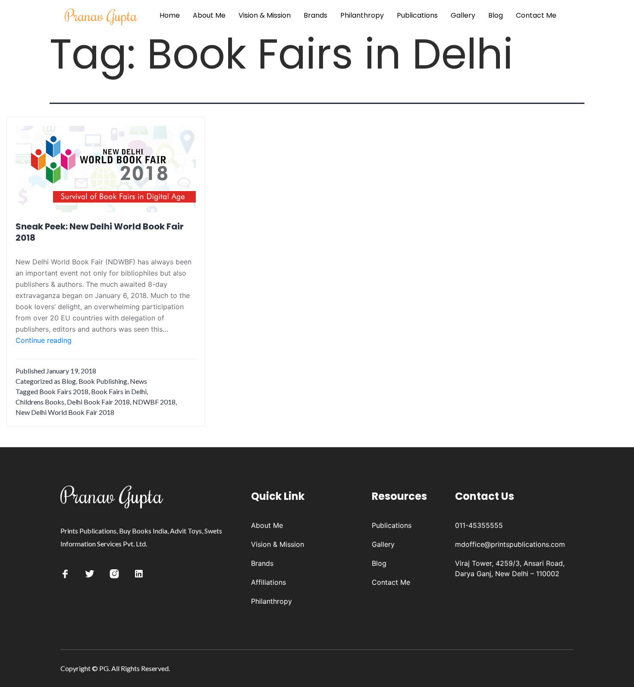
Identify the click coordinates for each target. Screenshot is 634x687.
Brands (315, 15)
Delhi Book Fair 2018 (98, 402)
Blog (495, 15)
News (138, 381)
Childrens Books (40, 402)
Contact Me (536, 15)
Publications (417, 15)
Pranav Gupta (101, 15)
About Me (209, 15)
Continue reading (44, 341)
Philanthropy (362, 15)
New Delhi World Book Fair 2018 (65, 412)
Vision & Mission (265, 15)
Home (170, 15)
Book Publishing (102, 381)
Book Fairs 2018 (63, 391)
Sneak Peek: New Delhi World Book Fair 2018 (100, 232)
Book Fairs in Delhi (119, 391)
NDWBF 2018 (154, 402)
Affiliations (268, 582)
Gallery (463, 15)
